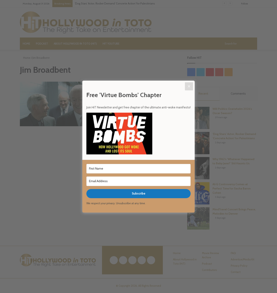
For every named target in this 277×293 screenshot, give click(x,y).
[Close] (189, 86)
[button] (138, 134)
